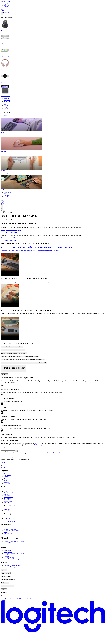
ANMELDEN (13, 232)
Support (3, 9)
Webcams (6, 494)
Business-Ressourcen (9, 534)
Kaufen (2, 12)
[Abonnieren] (16, 451)
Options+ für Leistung (9, 567)
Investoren (6, 476)
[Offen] (4, 211)
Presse (5, 479)
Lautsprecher (7, 495)
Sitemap (36, 598)
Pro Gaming (7, 518)
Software (3, 200)
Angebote (3, 202)
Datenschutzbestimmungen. (60, 453)
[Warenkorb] (2, 210)
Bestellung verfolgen (9, 557)
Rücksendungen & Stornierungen (12, 559)
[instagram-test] (1, 462)
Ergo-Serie (6, 510)
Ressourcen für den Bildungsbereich (12, 544)
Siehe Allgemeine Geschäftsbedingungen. (11, 230)
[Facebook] (4, 462)
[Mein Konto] (2, 209)
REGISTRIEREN (5, 232)
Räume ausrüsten (8, 527)
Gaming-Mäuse (7, 498)
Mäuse (5, 490)
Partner (5, 532)
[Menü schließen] (2, 14)
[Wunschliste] (2, 207)
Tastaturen (6, 491)
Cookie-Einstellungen (28, 598)
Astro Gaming (7, 517)
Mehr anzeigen (4, 374)
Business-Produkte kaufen (10, 529)
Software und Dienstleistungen (11, 530)
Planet (2, 203)
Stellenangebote (7, 475)
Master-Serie (7, 509)
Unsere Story (7, 473)
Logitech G (6, 4)
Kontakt (6, 554)
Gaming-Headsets (8, 501)
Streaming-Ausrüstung (9, 521)
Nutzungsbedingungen (6, 598)
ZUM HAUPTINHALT (7, 1)
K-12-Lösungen (8, 542)
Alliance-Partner (8, 533)
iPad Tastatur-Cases (8, 497)
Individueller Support (9, 550)
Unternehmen (7, 5)
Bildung (6, 6)
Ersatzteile (6, 556)
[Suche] (2, 205)
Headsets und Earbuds (9, 492)
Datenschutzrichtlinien (17, 598)
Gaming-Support (8, 552)
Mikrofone (6, 502)
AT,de (3, 11)
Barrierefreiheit (7, 483)
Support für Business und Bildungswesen (14, 553)
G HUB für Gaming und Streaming (12, 565)
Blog (5, 478)
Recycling (6, 482)
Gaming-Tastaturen (8, 499)
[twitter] (3, 462)
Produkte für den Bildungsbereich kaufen (14, 541)
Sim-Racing (7, 519)
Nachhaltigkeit (7, 480)
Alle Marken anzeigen (37, 445)
